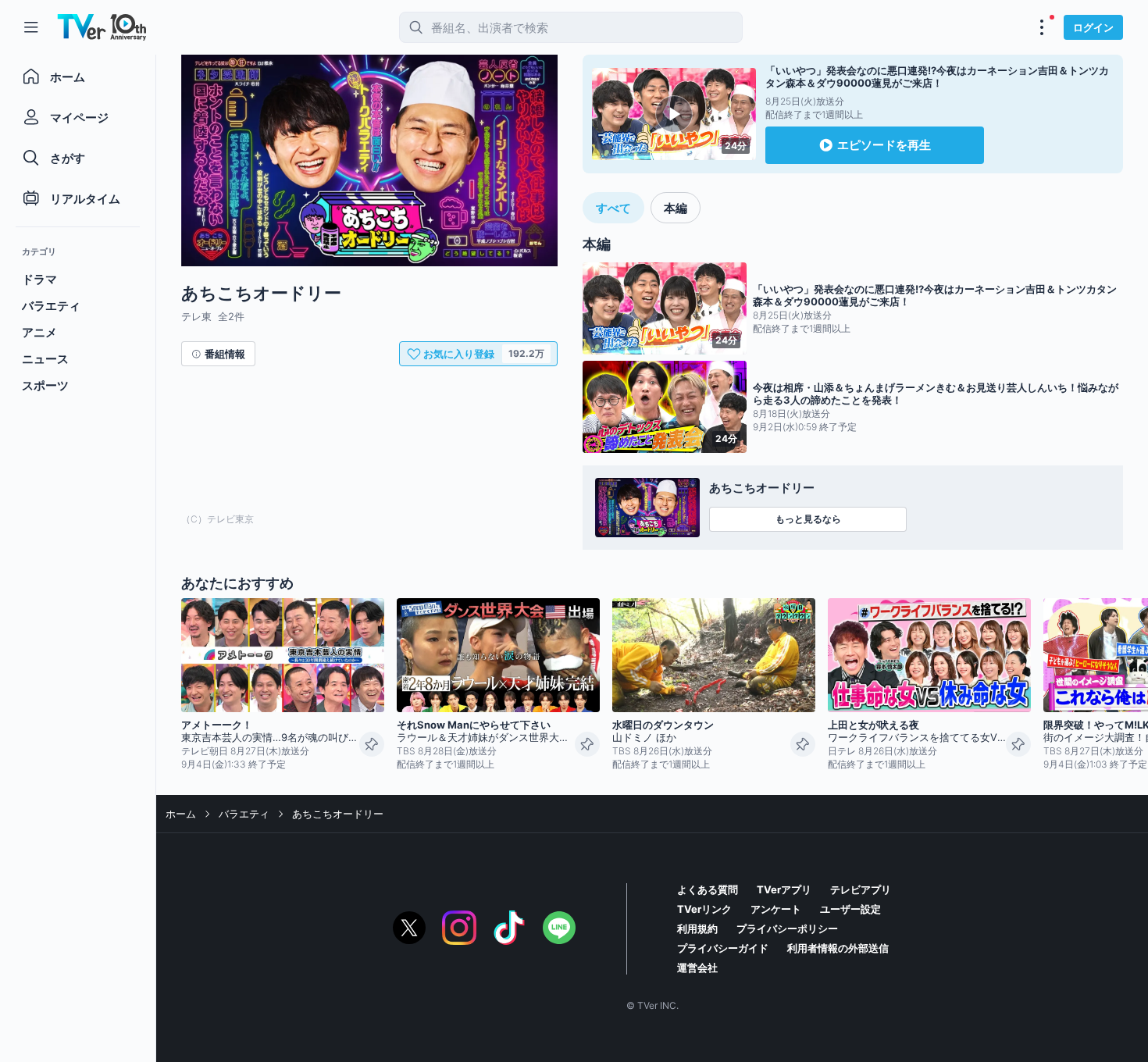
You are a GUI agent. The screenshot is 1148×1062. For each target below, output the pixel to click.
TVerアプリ (784, 889)
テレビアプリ (860, 889)
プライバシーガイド (722, 948)
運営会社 (697, 967)
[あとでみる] (371, 744)
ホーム (181, 813)
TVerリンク (704, 909)
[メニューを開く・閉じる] (1041, 27)
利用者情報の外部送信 (838, 948)
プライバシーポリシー (787, 928)
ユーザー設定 (850, 909)
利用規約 (697, 928)
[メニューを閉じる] (31, 27)
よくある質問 (707, 889)
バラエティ (244, 813)
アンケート (775, 909)
